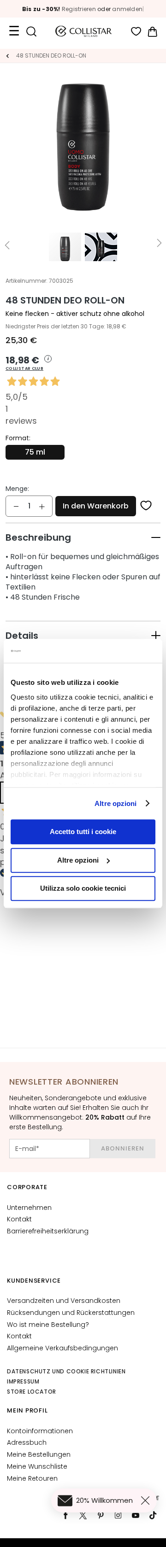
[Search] (31, 31)
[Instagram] (118, 1515)
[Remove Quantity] (16, 506)
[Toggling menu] (14, 31)
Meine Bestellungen (39, 1454)
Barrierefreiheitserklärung (48, 1231)
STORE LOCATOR (31, 1391)
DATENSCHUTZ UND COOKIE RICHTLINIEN (66, 1371)
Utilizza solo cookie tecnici (83, 888)
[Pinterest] (101, 1515)
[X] (83, 1515)
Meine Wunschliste (37, 1466)
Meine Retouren (32, 1478)
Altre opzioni (115, 803)
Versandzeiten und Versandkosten (63, 1300)
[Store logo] (83, 31)
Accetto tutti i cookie (83, 831)
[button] (83, 363)
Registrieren (79, 9)
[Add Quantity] (42, 506)
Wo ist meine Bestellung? (48, 1324)
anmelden (127, 9)
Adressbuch (27, 1442)
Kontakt (19, 1219)
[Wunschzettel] (136, 31)
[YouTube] (136, 1515)
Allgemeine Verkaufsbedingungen (62, 1348)
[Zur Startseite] (7, 56)
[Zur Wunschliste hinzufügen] (146, 506)
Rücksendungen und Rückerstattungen (71, 1312)
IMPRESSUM (23, 1381)
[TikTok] (153, 1515)
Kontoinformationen (40, 1431)
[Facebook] (65, 1515)
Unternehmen (29, 1207)
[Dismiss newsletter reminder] (147, 1500)
